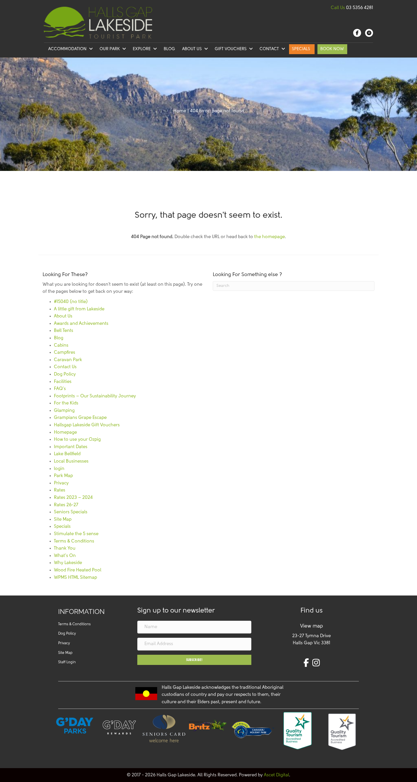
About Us (63, 316)
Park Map (63, 476)
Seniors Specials (70, 512)
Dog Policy (65, 374)
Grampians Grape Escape (80, 418)
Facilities (62, 382)
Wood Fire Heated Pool (77, 570)
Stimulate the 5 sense (76, 534)
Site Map (62, 519)
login (59, 469)
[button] (194, 660)
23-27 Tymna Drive (311, 636)
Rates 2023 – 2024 (73, 497)
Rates (59, 490)
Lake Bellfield (67, 454)
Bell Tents (63, 331)
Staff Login (67, 662)
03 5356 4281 (359, 8)
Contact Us (65, 367)
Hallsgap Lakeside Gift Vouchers (87, 425)
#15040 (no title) (71, 302)
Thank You (64, 548)
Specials (62, 526)
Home (179, 111)
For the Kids (66, 403)
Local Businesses (71, 461)
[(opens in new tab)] (208, 725)
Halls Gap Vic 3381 (311, 643)
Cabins (61, 345)
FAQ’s (60, 389)
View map (311, 626)
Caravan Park (68, 360)
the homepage (269, 237)
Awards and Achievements (81, 323)
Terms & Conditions (74, 541)
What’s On (65, 556)
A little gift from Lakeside (79, 309)
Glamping (64, 410)
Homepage (65, 432)
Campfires (64, 352)
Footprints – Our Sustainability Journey (95, 396)
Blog (58, 338)
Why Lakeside (68, 563)
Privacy (61, 483)
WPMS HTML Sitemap (75, 577)
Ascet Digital (276, 775)
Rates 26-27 (66, 505)
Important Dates (70, 447)
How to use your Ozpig (77, 439)
